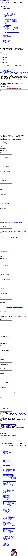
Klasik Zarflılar (6, 12)
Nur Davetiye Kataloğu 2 (8, 519)
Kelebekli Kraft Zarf (7, 514)
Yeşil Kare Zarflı (6, 545)
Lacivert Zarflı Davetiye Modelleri (10, 515)
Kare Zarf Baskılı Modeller (8, 506)
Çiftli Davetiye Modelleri (8, 474)
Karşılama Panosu (6, 512)
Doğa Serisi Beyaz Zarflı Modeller (10, 485)
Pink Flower (5, 542)
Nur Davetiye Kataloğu (7, 518)
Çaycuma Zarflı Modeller (10, 14)
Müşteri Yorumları (6, 39)
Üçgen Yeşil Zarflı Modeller (8, 532)
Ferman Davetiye (8, 25)
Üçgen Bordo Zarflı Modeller (9, 528)
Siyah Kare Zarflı (6, 544)
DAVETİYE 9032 (12, 424)
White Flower (5, 543)
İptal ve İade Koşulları (5, 547)
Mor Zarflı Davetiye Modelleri (9, 517)
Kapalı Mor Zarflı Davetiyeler (11, 30)
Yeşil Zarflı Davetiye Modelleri (9, 539)
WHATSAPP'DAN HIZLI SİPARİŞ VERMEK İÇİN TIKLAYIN (14, 72)
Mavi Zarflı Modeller (7, 516)
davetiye (17, 443)
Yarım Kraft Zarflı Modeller (11, 19)
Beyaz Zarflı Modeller (9, 13)
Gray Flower (5, 494)
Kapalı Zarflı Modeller (7, 499)
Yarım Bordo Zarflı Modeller (8, 536)
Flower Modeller (6, 491)
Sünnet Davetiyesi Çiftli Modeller (9, 477)
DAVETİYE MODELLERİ (19, 413)
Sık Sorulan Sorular (7, 454)
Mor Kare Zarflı (6, 511)
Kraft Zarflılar (5, 16)
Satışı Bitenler (5, 524)
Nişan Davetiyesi (6, 462)
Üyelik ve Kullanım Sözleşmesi (17, 547)
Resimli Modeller (6, 522)
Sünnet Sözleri (6, 471)
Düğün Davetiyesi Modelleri (8, 488)
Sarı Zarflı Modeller (7, 523)
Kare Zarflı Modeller (7, 508)
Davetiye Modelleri (7, 463)
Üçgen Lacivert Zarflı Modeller (9, 530)
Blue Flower (5, 492)
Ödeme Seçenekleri (7, 36)
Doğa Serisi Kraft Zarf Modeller (9, 486)
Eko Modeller (5, 9)
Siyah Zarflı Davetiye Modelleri (9, 525)
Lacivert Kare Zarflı (7, 510)
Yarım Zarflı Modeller (7, 535)
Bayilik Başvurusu (6, 40)
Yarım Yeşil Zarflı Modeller (8, 538)
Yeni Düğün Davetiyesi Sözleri (9, 469)
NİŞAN (4, 142)
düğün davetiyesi (8, 435)
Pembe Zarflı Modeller (7, 521)
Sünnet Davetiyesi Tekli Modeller (9, 478)
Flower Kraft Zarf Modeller (11, 18)
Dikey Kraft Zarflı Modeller (8, 484)
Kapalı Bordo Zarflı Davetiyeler (11, 27)
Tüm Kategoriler (8, 15)
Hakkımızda (5, 35)
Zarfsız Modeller (6, 541)
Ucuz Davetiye (6, 460)
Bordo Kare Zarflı (6, 509)
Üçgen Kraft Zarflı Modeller (11, 21)
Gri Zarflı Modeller (6, 495)
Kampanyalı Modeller (7, 497)
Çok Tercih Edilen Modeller (8, 476)
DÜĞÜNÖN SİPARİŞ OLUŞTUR (5, 68)
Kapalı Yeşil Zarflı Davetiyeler (11, 28)
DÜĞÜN (5, 141)
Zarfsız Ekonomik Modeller (8, 475)
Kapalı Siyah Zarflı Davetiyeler (11, 29)
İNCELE (2, 422)
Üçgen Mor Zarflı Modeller (8, 531)
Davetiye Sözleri (6, 41)
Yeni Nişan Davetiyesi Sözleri (9, 470)
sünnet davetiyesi (21, 441)
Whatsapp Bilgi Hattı (4, 0)
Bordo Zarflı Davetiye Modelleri (9, 481)
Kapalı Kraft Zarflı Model (10, 20)
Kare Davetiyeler (6, 8)
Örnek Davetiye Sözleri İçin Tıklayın (14, 222)
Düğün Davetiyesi (6, 461)
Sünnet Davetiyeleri (7, 33)
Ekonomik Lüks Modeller (10, 23)
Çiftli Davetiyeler (6, 10)
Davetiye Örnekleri (6, 465)
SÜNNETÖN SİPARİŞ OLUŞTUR (7, 71)
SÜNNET (5, 143)
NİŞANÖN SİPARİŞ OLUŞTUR (7, 70)
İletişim (4, 42)
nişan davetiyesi (10, 438)
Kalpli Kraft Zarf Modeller (8, 496)
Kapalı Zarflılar (6, 26)
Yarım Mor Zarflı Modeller (8, 537)
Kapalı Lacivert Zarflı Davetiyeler (12, 32)
